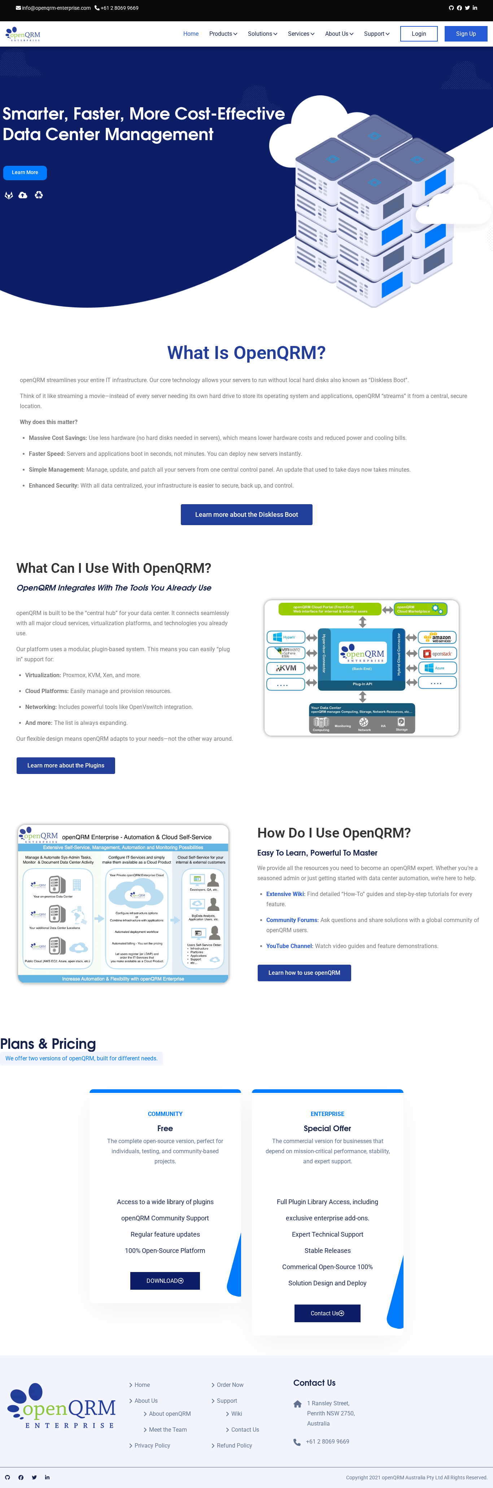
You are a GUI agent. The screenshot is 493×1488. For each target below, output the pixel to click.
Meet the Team (168, 1429)
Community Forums (291, 920)
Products (220, 33)
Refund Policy (234, 1445)
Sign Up (466, 33)
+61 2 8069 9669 (119, 8)
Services (298, 33)
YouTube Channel (289, 946)
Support (374, 33)
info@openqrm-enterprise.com (56, 8)
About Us (336, 33)
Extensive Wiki (285, 894)
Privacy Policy (152, 1445)
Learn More (25, 172)
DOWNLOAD (162, 1280)
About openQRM (170, 1413)
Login (419, 33)
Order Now (230, 1384)
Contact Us (325, 1313)
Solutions (260, 33)
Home (190, 33)
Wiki (236, 1413)
